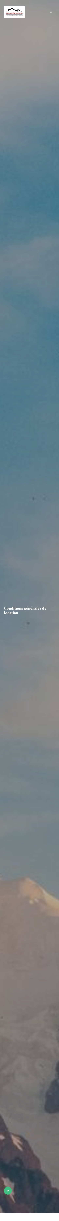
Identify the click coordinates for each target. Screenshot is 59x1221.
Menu (51, 12)
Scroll (8, 1191)
